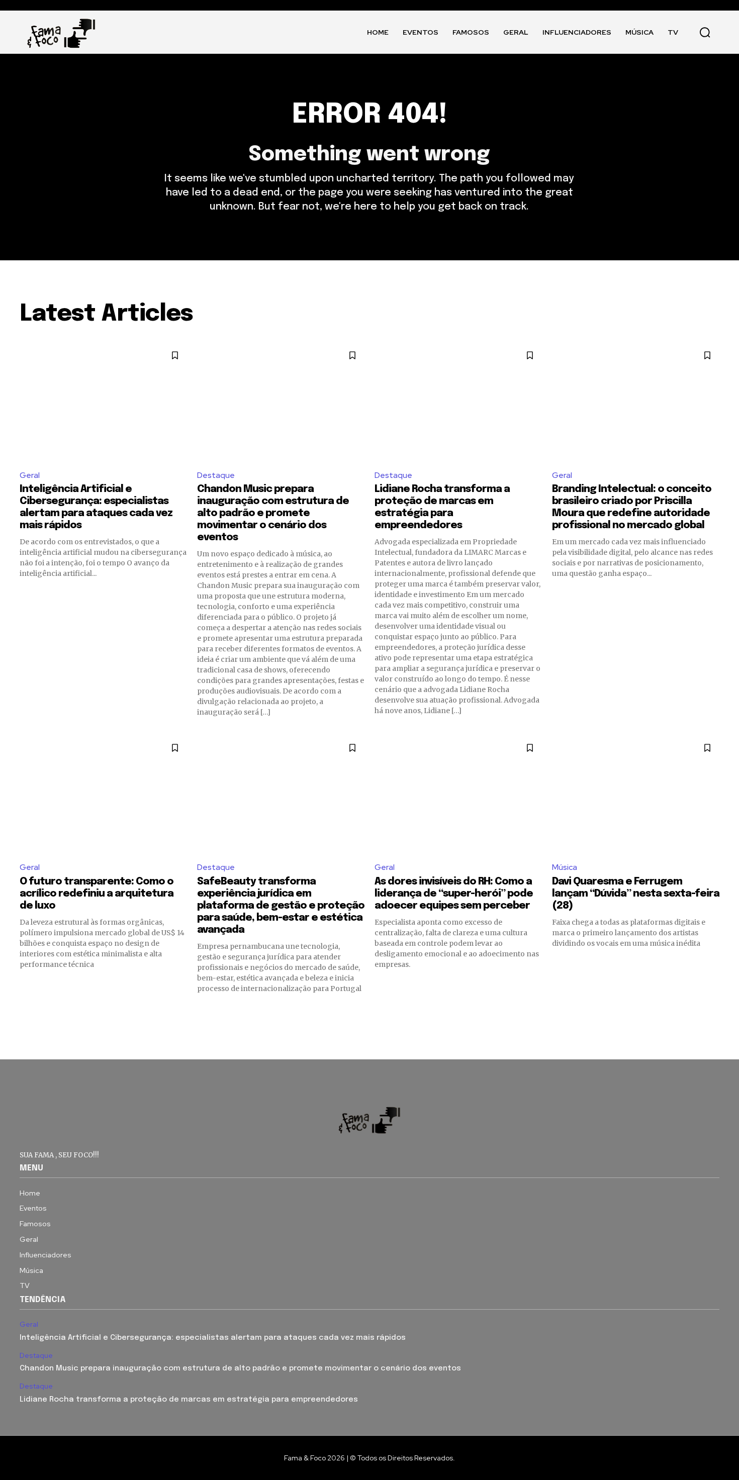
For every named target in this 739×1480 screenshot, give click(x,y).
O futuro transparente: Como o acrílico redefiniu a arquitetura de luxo (96, 893)
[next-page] (713, 1011)
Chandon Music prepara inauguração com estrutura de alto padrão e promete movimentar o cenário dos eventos (273, 513)
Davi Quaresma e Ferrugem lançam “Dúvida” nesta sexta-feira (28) (635, 893)
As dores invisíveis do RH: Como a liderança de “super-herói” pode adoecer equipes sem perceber (454, 893)
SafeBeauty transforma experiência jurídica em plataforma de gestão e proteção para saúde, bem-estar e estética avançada (280, 905)
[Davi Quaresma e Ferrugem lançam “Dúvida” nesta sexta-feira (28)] (635, 794)
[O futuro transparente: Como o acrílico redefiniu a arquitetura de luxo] (103, 794)
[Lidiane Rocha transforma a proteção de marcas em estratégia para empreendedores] (458, 401)
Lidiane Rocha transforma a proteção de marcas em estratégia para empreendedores (189, 1400)
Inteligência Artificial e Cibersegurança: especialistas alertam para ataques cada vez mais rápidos (213, 1338)
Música (564, 867)
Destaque (216, 475)
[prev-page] (26, 1011)
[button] (704, 32)
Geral (30, 475)
